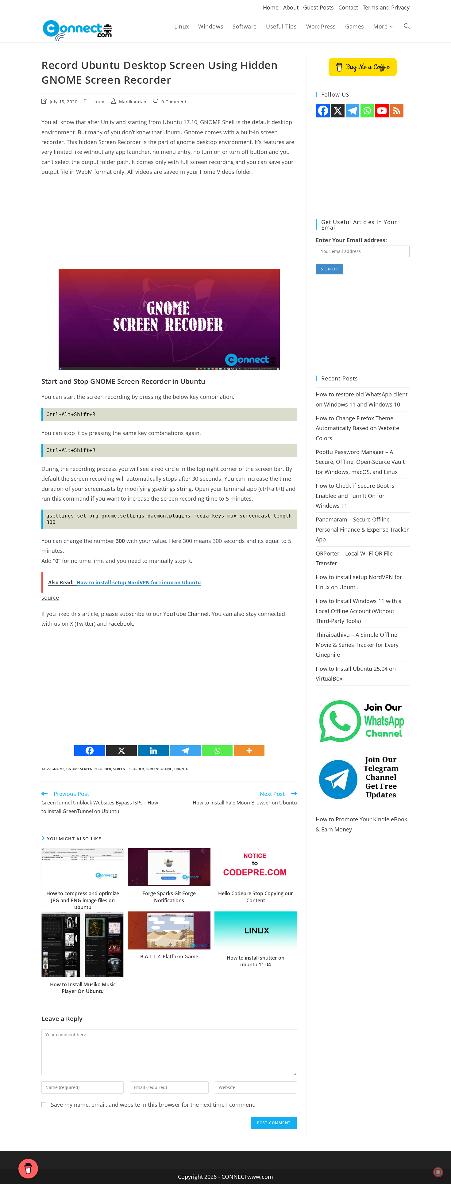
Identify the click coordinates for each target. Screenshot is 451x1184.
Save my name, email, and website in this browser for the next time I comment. (153, 1104)
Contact (348, 7)
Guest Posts (318, 7)
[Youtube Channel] (382, 110)
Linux (98, 102)
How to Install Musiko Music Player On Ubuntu (83, 988)
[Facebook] (89, 750)
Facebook (120, 623)
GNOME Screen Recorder (88, 768)
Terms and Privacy (386, 7)
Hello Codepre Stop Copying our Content (255, 896)
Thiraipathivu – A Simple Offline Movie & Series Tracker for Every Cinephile (357, 644)
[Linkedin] (153, 750)
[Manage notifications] (438, 1172)
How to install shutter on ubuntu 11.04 (255, 961)
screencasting (159, 768)
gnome (58, 768)
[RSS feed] (396, 110)
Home (271, 7)
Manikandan (133, 102)
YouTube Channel (186, 613)
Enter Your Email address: (351, 240)
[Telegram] (185, 750)
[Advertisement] (169, 226)
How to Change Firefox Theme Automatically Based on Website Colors (357, 428)
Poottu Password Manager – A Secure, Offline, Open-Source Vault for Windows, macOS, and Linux (360, 462)
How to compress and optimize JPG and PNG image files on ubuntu (82, 900)
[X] (121, 750)
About (291, 7)
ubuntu (181, 768)
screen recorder (128, 768)
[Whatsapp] (217, 750)
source (50, 597)
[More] (249, 750)
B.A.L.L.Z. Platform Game (169, 956)
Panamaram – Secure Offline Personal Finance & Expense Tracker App (362, 529)
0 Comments (175, 102)
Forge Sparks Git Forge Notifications (169, 896)
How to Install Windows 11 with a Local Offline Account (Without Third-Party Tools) (359, 610)
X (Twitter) (82, 623)
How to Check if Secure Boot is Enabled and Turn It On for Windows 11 (355, 495)
